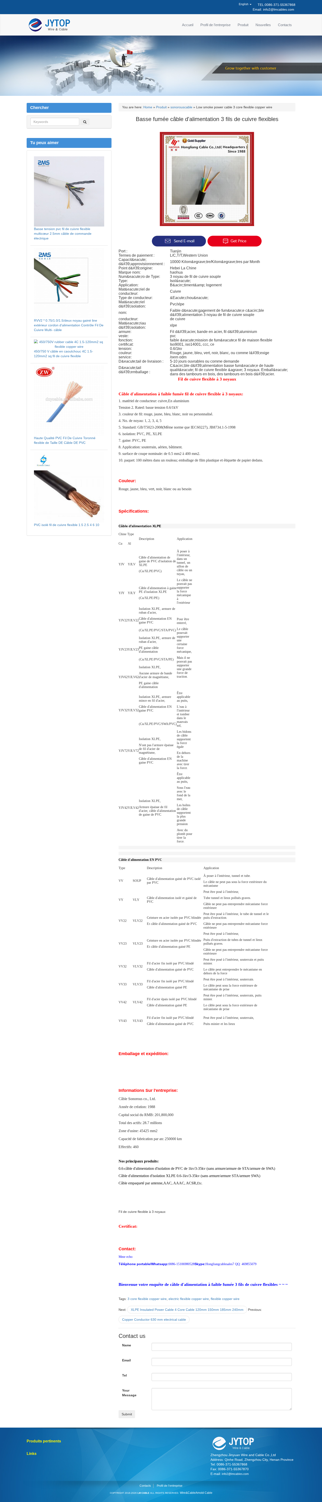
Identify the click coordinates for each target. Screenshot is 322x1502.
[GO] (85, 121)
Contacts (285, 25)
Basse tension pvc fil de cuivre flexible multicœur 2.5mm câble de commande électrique (62, 233)
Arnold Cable (203, 1492)
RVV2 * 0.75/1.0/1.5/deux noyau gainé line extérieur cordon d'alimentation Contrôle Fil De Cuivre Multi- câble (68, 325)
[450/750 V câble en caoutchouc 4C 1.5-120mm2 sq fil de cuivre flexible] (69, 344)
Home (147, 107)
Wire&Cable (187, 1492)
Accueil (187, 25)
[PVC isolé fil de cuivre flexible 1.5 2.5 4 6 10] (69, 487)
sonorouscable (181, 107)
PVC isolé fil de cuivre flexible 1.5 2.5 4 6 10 (66, 525)
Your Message (129, 1393)
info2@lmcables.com (278, 9)
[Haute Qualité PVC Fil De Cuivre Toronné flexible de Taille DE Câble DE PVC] (69, 400)
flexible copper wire (225, 1299)
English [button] (244, 4)
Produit (243, 25)
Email (126, 1360)
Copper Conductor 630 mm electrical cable (154, 1319)
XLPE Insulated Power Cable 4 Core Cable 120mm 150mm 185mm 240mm (187, 1310)
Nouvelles (263, 25)
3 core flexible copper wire (147, 1299)
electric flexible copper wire (189, 1299)
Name (126, 1345)
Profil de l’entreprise (215, 25)
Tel (124, 1375)
